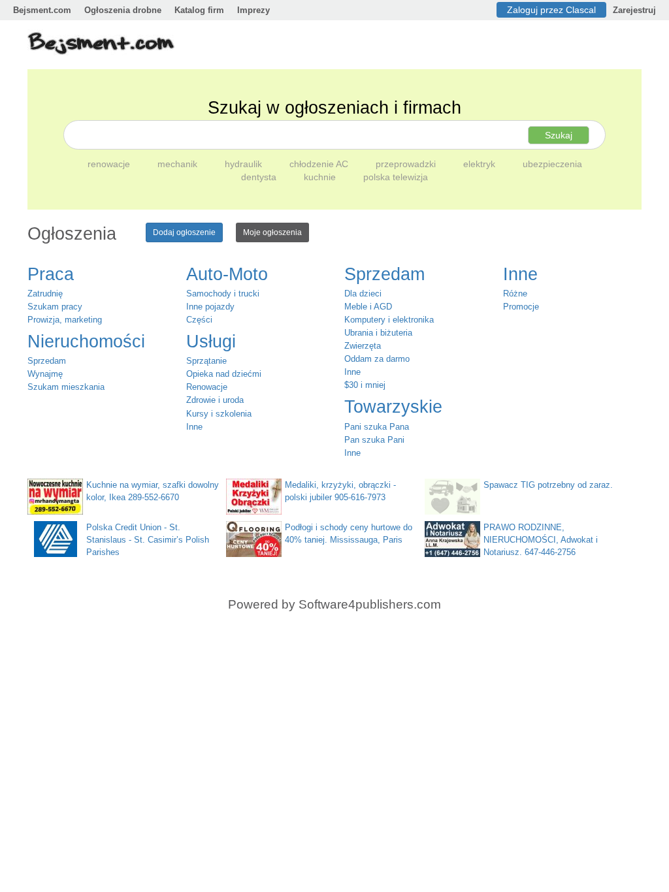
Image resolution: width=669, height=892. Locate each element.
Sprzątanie (206, 361)
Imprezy (253, 10)
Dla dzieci (363, 293)
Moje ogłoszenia (272, 232)
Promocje (521, 306)
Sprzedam (46, 361)
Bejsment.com (42, 10)
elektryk (480, 164)
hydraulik (245, 164)
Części (199, 320)
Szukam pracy (54, 306)
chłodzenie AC (320, 164)
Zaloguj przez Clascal (551, 10)
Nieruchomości (86, 341)
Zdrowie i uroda (215, 400)
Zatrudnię (45, 293)
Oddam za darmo (377, 359)
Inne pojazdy (210, 306)
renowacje (110, 164)
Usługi (211, 341)
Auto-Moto (227, 274)
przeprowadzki (407, 164)
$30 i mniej (364, 385)
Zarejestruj (634, 10)
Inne (194, 427)
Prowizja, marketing (64, 320)
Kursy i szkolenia (219, 414)
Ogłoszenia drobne (122, 10)
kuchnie (321, 177)
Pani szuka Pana (376, 427)
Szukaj (558, 135)
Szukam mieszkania (66, 387)
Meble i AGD (368, 306)
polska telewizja (395, 177)
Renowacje (206, 387)
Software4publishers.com (370, 604)
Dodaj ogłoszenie (184, 232)
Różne (515, 293)
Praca (50, 274)
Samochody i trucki (222, 293)
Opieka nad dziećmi (223, 374)
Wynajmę (45, 374)
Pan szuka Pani (374, 440)
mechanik (178, 164)
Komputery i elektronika (389, 320)
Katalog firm (199, 10)
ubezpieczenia (552, 164)
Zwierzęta (362, 346)
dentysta (260, 177)
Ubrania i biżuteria (378, 333)
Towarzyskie (393, 407)
